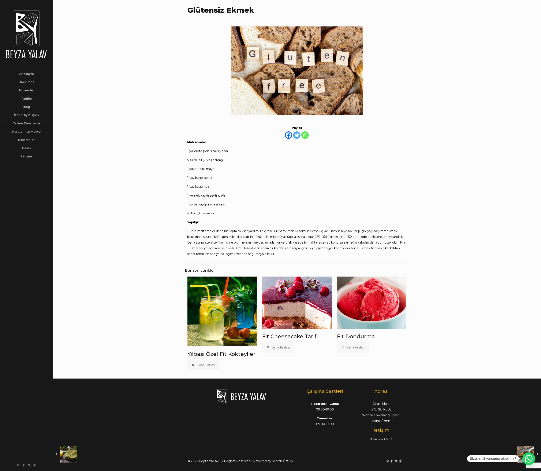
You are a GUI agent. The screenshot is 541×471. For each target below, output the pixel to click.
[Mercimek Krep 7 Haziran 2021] (65, 454)
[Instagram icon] (34, 465)
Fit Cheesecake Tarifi (290, 336)
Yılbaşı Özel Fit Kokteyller (221, 354)
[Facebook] (288, 135)
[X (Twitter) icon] (29, 465)
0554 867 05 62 (381, 439)
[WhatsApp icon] (18, 465)
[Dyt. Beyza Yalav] (26, 35)
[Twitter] (297, 135)
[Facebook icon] (24, 465)
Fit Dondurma (356, 336)
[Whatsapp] (305, 135)
